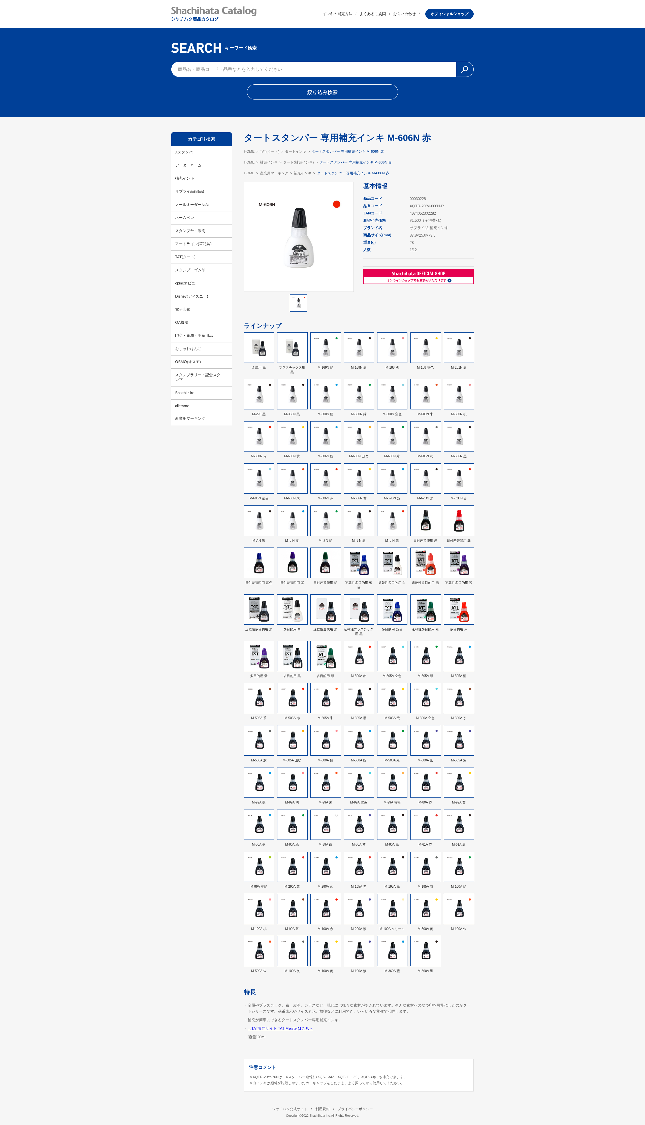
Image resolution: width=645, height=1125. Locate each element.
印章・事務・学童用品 (194, 335)
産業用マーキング (190, 418)
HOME (249, 151)
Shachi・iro (184, 393)
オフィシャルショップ (449, 14)
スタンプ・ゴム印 (190, 270)
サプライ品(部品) (189, 191)
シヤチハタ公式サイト (289, 1109)
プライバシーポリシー (355, 1109)
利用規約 (322, 1109)
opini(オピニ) (186, 283)
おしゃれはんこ (188, 348)
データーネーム (188, 165)
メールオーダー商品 (192, 204)
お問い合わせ (404, 14)
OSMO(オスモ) (188, 362)
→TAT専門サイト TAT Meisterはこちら (280, 1028)
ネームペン (184, 217)
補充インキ (184, 178)
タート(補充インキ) (298, 162)
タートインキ (295, 151)
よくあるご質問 (373, 14)
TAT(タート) (185, 257)
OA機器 (181, 322)
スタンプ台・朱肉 (190, 231)
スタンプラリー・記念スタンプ (197, 377)
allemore (182, 406)
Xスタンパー (186, 152)
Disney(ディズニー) (191, 296)
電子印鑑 (182, 309)
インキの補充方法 (337, 14)
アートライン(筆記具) (193, 244)
